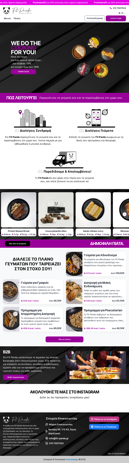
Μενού (7, 18)
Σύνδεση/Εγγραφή (95, 18)
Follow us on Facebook (105, 426)
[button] (124, 214)
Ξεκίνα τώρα (115, 18)
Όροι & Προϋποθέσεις (117, 453)
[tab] (18, 214)
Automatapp (72, 459)
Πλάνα (17, 18)
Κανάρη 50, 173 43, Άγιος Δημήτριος (62, 431)
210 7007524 (119, 8)
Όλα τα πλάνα (65, 339)
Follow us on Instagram (105, 419)
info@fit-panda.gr (59, 438)
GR (122, 13)
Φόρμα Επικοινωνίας (61, 424)
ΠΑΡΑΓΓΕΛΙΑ (23, 71)
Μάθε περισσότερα (15, 377)
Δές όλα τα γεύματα (17, 243)
